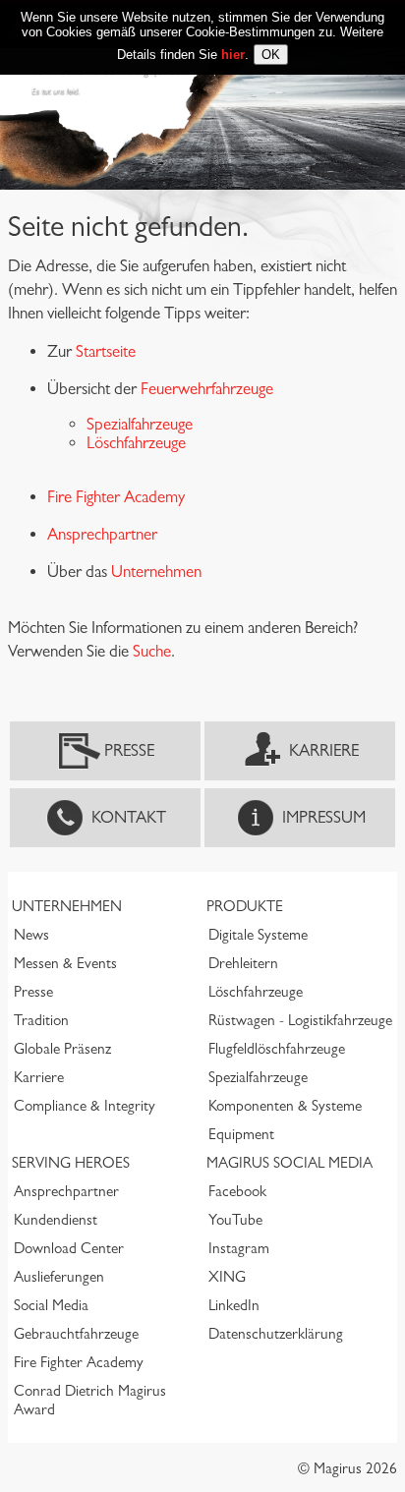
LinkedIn (234, 1305)
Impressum (324, 817)
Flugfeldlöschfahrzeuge (276, 1049)
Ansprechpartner (66, 1191)
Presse (129, 750)
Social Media (51, 1305)
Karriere (324, 750)
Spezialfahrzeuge (140, 424)
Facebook (237, 1191)
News (31, 935)
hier (233, 54)
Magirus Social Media (289, 1163)
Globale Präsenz (62, 1049)
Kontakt (128, 817)
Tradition (41, 1020)
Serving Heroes (71, 1163)
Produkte (244, 906)
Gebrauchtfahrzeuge (76, 1334)
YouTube (235, 1220)
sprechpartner (111, 534)
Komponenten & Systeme (285, 1106)
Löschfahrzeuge (136, 442)
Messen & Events (65, 963)
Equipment (241, 1134)
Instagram (238, 1248)
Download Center (69, 1248)
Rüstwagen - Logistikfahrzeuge (300, 1020)
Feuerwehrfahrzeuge (207, 388)
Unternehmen (156, 571)
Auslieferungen (59, 1277)
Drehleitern (243, 963)
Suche (152, 651)
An (56, 534)
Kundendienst (55, 1220)
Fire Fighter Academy (116, 497)
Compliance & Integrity (84, 1106)
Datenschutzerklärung (275, 1334)
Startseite (106, 351)
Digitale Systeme (258, 935)
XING (227, 1277)
